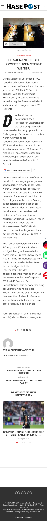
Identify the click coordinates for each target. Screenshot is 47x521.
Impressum (36, 503)
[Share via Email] (30, 330)
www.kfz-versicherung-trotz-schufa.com (27, 512)
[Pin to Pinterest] (27, 330)
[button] (5, 421)
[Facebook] (17, 493)
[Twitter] (23, 493)
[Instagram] (29, 493)
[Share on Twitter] (24, 330)
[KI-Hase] (6, 44)
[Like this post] (18, 330)
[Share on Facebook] (21, 330)
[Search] (45, 6)
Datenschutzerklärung (10, 505)
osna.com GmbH (25, 503)
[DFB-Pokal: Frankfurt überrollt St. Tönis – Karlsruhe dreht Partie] (23, 415)
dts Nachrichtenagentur (16, 72)
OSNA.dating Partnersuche (11, 509)
